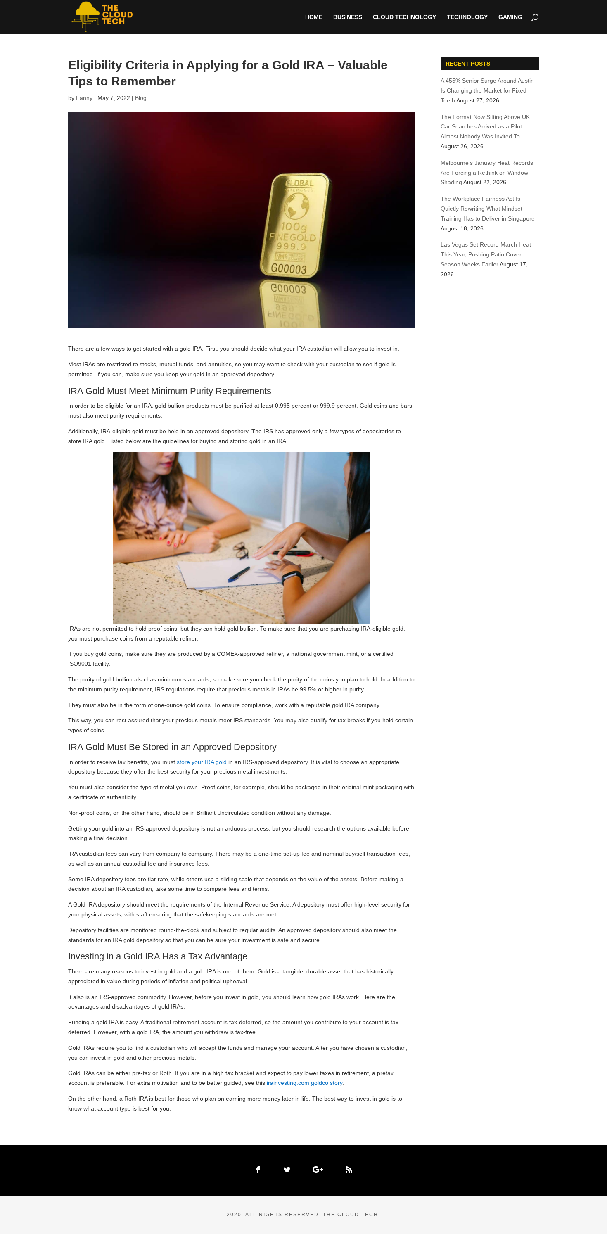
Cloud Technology (404, 17)
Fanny (84, 98)
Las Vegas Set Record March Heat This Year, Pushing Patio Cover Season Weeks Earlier (486, 254)
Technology (467, 17)
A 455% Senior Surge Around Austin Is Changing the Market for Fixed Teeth (487, 90)
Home (313, 17)
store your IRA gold (202, 762)
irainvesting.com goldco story (304, 1083)
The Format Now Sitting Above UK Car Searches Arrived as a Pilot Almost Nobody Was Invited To (485, 127)
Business (347, 17)
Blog (141, 98)
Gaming (510, 17)
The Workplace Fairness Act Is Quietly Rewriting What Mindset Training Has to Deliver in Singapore (488, 208)
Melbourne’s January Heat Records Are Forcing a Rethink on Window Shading (487, 172)
